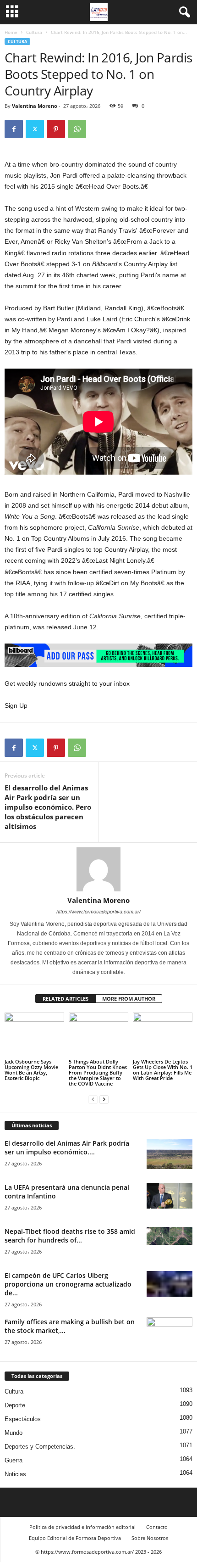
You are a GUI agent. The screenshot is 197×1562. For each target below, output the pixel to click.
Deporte (15, 1405)
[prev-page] (93, 1099)
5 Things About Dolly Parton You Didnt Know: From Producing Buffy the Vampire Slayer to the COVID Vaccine (98, 1072)
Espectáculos (23, 1419)
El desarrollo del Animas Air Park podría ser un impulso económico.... (67, 1147)
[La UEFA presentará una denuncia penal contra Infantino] (169, 1196)
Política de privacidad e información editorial (82, 1526)
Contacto (157, 1526)
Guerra (13, 1460)
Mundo (13, 1432)
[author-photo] (98, 869)
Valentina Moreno (34, 105)
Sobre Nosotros (149, 1537)
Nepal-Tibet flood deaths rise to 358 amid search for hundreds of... (70, 1235)
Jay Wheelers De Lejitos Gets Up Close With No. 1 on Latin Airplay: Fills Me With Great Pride (162, 1069)
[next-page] (104, 1099)
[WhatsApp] (77, 129)
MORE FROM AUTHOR (128, 998)
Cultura (34, 32)
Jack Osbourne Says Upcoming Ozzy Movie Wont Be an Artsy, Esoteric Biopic (31, 1069)
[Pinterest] (56, 129)
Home (11, 32)
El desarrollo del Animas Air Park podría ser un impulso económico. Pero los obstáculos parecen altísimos (48, 807)
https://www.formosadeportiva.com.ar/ (98, 911)
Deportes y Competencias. (40, 1446)
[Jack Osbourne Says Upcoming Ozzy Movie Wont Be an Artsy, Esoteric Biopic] (34, 1035)
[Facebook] (14, 129)
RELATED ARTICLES (65, 998)
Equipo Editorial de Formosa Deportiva (75, 1537)
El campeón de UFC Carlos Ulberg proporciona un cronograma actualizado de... (68, 1284)
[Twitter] (35, 129)
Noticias (15, 1474)
